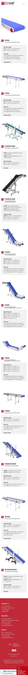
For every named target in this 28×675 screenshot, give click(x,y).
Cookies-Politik (14, 656)
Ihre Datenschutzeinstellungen (13, 671)
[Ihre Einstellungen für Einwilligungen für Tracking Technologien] (2, 672)
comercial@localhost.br (6, 625)
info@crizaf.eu (4, 611)
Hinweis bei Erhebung (7, 673)
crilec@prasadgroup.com (7, 637)
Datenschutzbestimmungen (14, 654)
